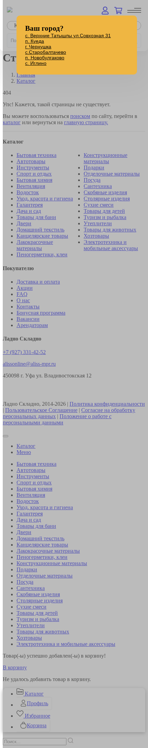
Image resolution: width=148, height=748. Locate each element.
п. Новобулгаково (44, 57)
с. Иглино (35, 63)
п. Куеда (34, 41)
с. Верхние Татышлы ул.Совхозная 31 (68, 35)
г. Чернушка (38, 46)
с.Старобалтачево (45, 52)
